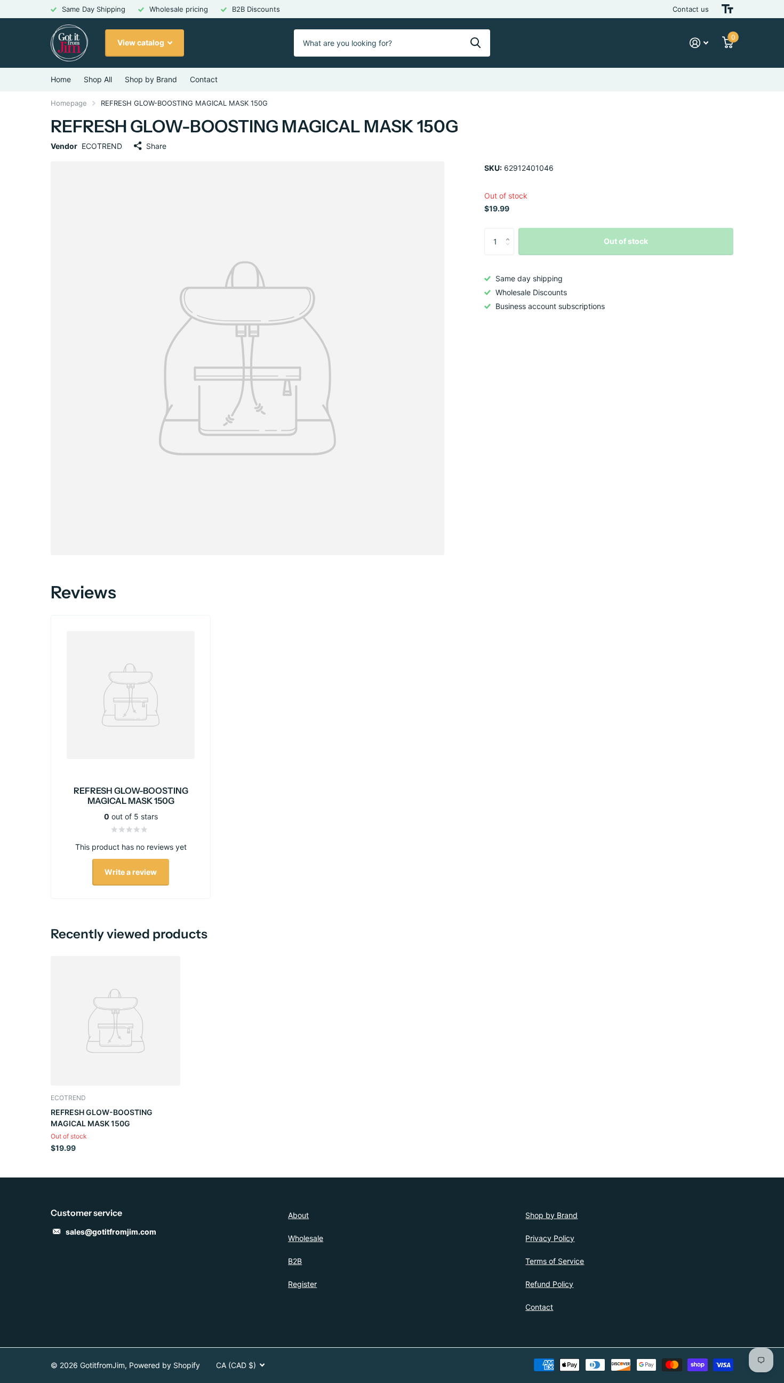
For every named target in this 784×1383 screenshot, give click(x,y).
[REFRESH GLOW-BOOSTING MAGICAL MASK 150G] (115, 1021)
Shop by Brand (151, 79)
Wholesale (305, 1238)
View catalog (141, 42)
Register (302, 1284)
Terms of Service (554, 1261)
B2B (295, 1261)
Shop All (98, 79)
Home (61, 79)
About (298, 1215)
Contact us (691, 9)
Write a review (131, 871)
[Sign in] (699, 43)
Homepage (69, 103)
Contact (204, 79)
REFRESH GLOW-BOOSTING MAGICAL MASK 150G (102, 1118)
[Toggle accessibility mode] (727, 9)
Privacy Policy (549, 1238)
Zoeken (475, 42)
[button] (510, 232)
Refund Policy (549, 1284)
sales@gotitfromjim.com (111, 1231)
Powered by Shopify (164, 1365)
